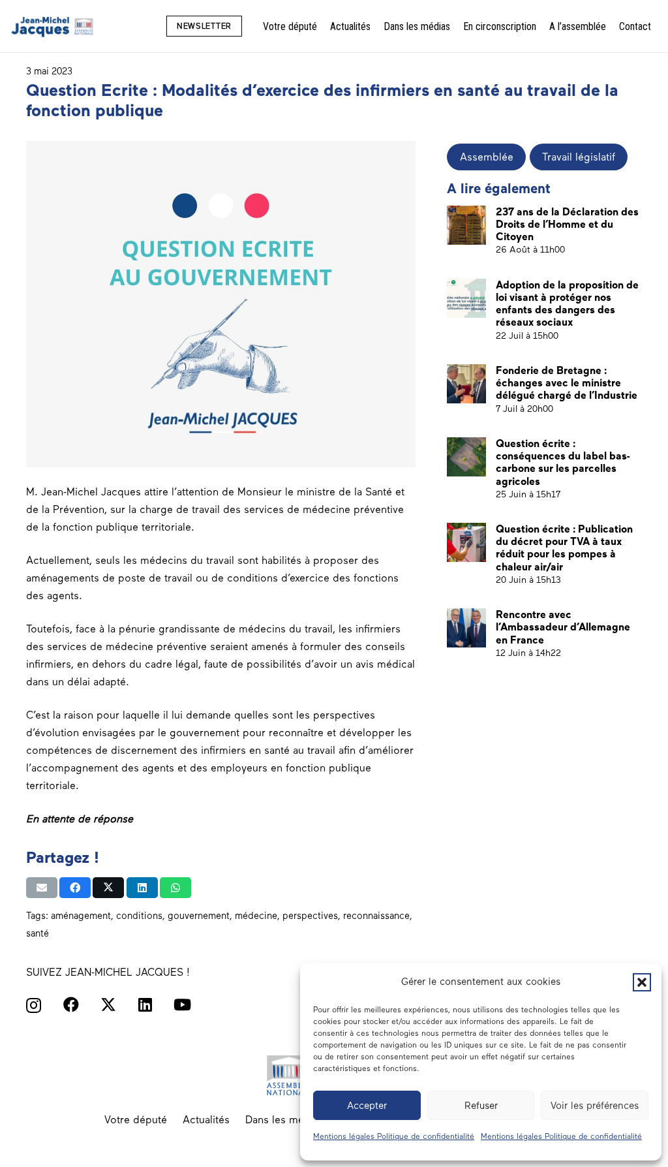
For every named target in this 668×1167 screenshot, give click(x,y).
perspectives (310, 916)
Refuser (481, 1106)
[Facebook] (71, 1004)
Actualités (206, 1119)
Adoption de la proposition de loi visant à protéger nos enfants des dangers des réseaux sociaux (567, 304)
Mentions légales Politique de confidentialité (393, 1136)
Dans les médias (284, 1119)
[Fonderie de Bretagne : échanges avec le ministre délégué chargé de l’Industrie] (466, 383)
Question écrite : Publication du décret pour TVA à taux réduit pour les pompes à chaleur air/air (564, 548)
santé (37, 933)
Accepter (367, 1106)
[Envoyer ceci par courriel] (41, 887)
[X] (108, 1005)
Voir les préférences (595, 1106)
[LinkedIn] (145, 1004)
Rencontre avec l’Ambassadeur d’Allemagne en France (563, 627)
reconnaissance (376, 916)
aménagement (81, 916)
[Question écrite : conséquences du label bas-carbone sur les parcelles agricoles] (466, 456)
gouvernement (199, 916)
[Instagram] (33, 1005)
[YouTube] (182, 1004)
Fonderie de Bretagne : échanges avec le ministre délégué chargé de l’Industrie (566, 382)
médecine (256, 916)
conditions (139, 916)
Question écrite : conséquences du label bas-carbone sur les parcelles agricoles (563, 462)
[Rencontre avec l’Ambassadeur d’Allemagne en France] (466, 627)
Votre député (135, 1119)
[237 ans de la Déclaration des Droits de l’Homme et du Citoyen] (466, 225)
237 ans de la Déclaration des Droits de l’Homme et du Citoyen (567, 224)
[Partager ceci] (75, 887)
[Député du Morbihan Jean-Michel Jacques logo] (53, 26)
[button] (641, 982)
